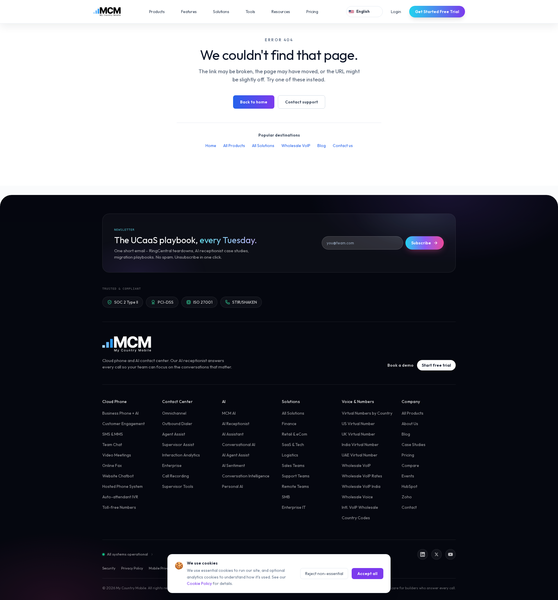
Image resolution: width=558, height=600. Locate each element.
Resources (284, 12)
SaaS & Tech (293, 444)
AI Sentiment (233, 465)
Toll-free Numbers (119, 507)
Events (408, 476)
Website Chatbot (118, 476)
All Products (234, 145)
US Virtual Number (358, 423)
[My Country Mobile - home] (127, 344)
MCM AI (229, 413)
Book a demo (400, 365)
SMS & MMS (112, 434)
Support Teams (296, 476)
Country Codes (356, 517)
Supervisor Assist (178, 444)
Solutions (225, 12)
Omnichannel (174, 413)
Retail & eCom (294, 434)
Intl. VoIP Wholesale (360, 507)
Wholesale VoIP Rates (362, 476)
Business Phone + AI (120, 413)
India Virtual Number (360, 444)
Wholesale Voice (357, 496)
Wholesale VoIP (295, 145)
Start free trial (436, 365)
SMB (286, 496)
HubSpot (409, 486)
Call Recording (175, 476)
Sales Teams (293, 465)
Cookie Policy (199, 583)
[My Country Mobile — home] (107, 12)
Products (161, 12)
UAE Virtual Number (360, 455)
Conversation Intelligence (245, 476)
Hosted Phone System (122, 486)
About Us (410, 423)
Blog (321, 145)
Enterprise (172, 465)
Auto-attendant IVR (120, 496)
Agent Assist (173, 434)
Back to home (253, 102)
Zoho (407, 496)
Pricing (312, 11)
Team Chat (112, 444)
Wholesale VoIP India (361, 486)
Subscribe (421, 243)
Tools (254, 12)
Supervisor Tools (177, 486)
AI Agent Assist (235, 455)
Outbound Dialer (177, 423)
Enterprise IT (294, 507)
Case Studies (413, 444)
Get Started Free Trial (437, 11)
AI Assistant (233, 434)
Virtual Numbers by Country (367, 413)
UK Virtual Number (358, 434)
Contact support (301, 102)
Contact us (343, 145)
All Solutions (263, 145)
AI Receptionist (235, 423)
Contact (409, 507)
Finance (289, 423)
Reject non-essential (324, 573)
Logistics (290, 455)
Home (210, 145)
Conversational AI (238, 444)
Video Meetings (116, 455)
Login (396, 11)
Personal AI (232, 486)
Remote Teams (295, 486)
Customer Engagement (123, 423)
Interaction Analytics (181, 455)
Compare (410, 465)
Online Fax (112, 465)
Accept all (367, 573)
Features (193, 12)
